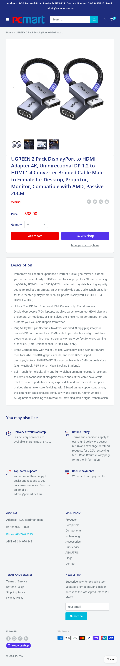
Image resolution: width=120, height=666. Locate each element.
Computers (72, 525)
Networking (72, 536)
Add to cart (35, 236)
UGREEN (15, 201)
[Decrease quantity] (28, 224)
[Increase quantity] (44, 224)
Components (73, 530)
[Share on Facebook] (89, 201)
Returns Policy (15, 587)
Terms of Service (16, 581)
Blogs (68, 558)
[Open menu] (7, 19)
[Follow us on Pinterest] (20, 638)
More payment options (85, 245)
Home (9, 32)
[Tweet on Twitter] (101, 201)
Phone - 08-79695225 (19, 534)
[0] (112, 19)
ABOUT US (72, 552)
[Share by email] (107, 201)
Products (71, 519)
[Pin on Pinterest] (95, 201)
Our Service (72, 547)
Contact (70, 563)
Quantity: (16, 224)
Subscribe (76, 616)
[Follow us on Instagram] (14, 638)
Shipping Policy (15, 592)
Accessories (73, 541)
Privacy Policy (14, 597)
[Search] (94, 19)
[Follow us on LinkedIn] (26, 638)
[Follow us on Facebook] (8, 638)
